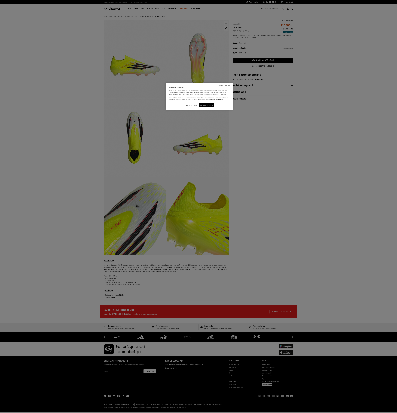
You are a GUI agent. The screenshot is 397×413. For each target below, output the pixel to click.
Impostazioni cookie (191, 105)
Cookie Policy (201, 99)
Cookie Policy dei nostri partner (214, 99)
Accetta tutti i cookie (206, 105)
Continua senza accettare (224, 85)
